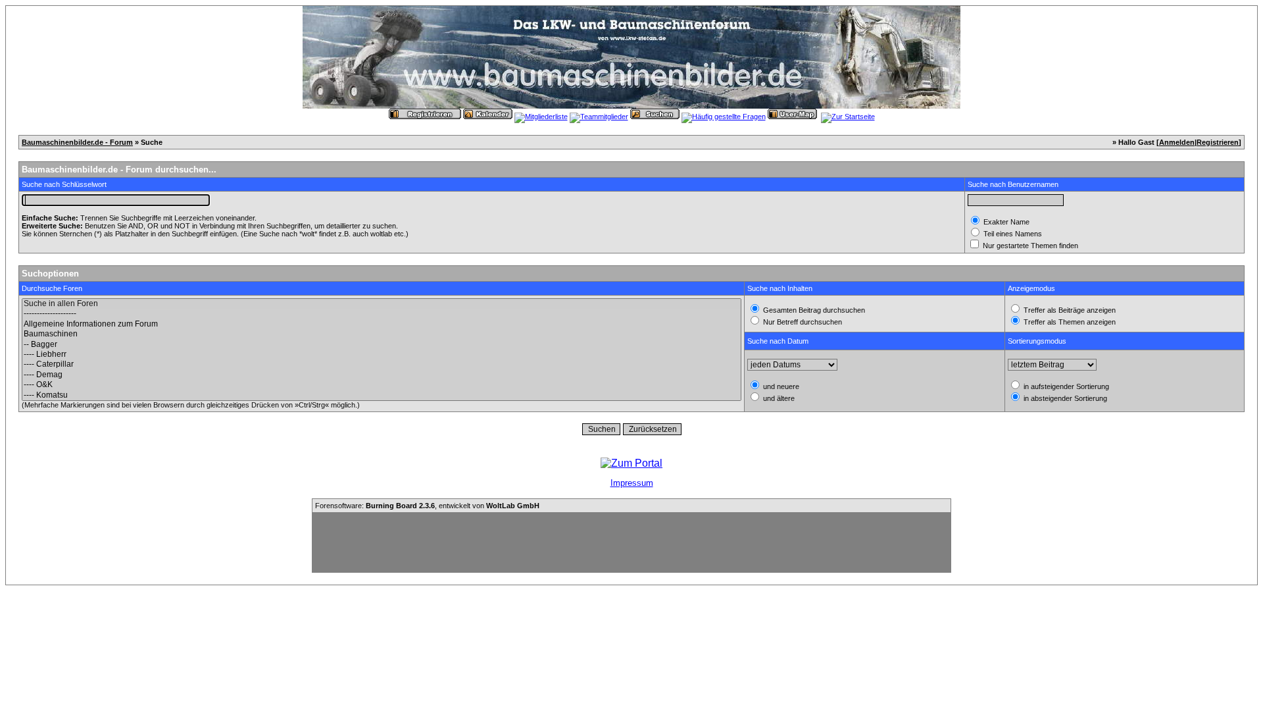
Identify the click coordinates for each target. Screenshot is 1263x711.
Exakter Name (1005, 222)
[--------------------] (381, 314)
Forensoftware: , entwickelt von (427, 506)
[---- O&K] (381, 385)
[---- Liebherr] (381, 354)
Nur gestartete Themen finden (1029, 246)
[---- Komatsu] (381, 395)
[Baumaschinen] (381, 334)
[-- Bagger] (381, 345)
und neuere (780, 386)
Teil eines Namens (1011, 234)
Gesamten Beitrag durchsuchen (813, 310)
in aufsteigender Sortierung (1065, 386)
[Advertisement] (631, 542)
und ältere (778, 398)
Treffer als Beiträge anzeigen (1069, 310)
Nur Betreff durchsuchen (801, 322)
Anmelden (1177, 142)
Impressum (631, 483)
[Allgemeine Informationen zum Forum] (381, 324)
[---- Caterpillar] (381, 364)
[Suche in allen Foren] (381, 304)
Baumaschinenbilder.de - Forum (77, 142)
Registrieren (1218, 142)
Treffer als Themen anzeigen (1069, 322)
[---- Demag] (381, 375)
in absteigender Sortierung (1064, 398)
